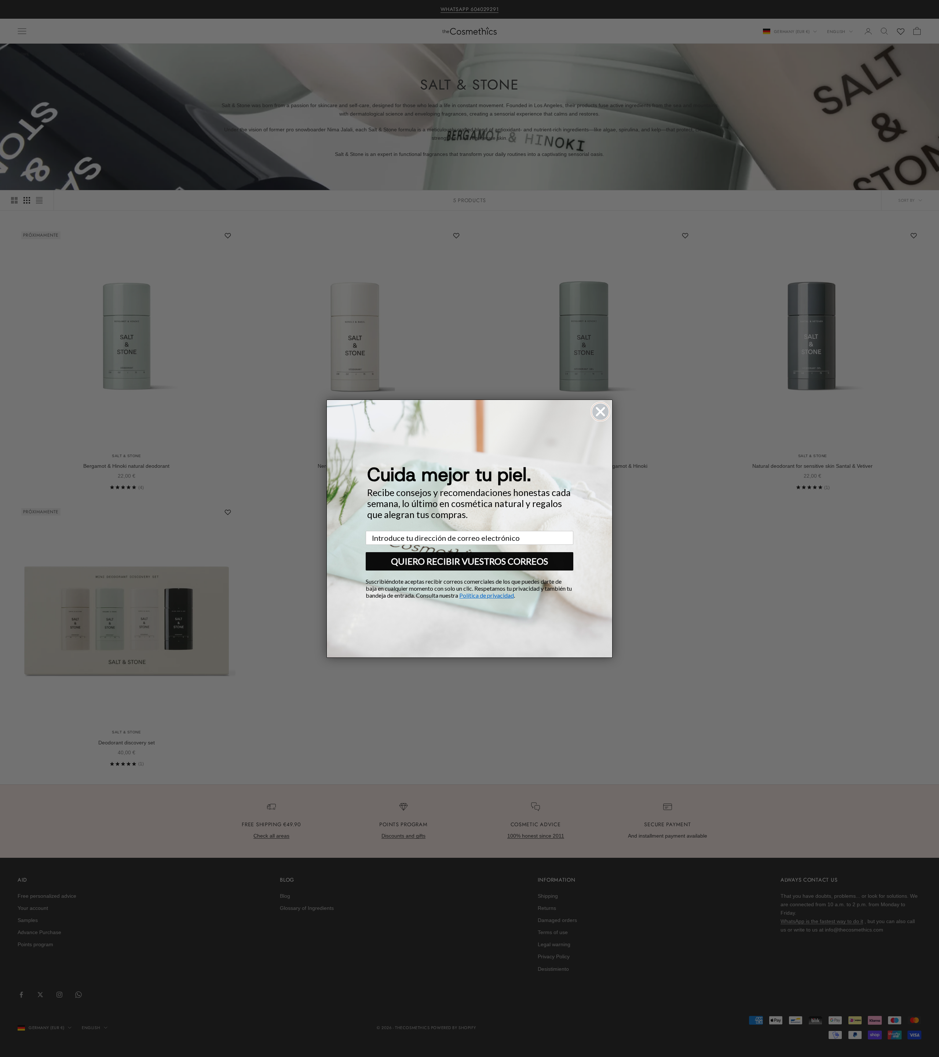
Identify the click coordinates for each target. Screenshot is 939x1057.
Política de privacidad (486, 595)
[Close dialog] (600, 411)
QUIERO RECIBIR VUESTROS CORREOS (469, 561)
